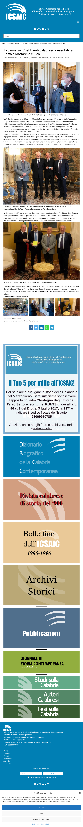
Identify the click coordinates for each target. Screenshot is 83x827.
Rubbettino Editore (62, 58)
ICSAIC (20, 58)
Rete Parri (52, 58)
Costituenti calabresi (10, 58)
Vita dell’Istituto (33, 321)
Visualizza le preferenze (41, 819)
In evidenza (13, 321)
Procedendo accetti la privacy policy (43, 777)
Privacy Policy (45, 824)
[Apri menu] (78, 22)
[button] (80, 793)
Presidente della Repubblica (39, 58)
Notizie (26, 321)
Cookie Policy (36, 824)
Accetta (41, 807)
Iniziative (20, 321)
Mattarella (26, 58)
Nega (41, 813)
